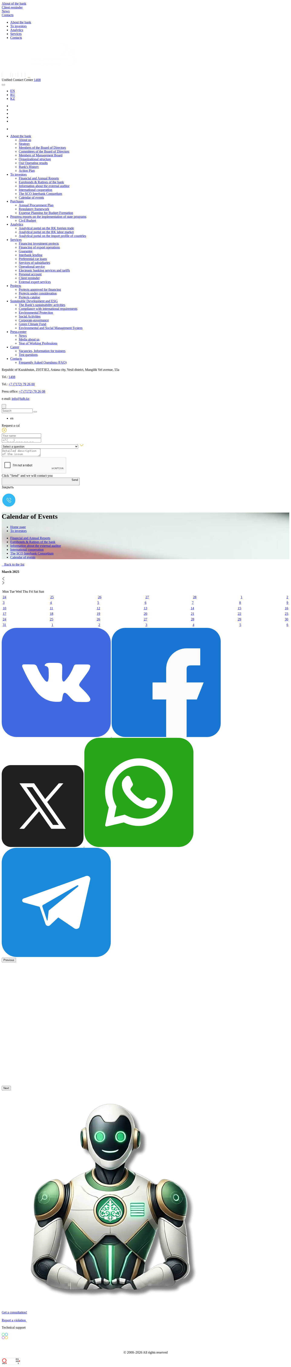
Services (16, 34)
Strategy (24, 144)
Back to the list (13, 564)
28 (194, 597)
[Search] (4, 406)
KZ (12, 98)
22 (239, 614)
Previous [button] (8, 960)
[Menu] (3, 84)
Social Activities (29, 316)
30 (286, 619)
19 (98, 614)
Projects (15, 286)
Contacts (7, 15)
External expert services (35, 282)
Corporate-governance (34, 320)
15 (239, 608)
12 (98, 608)
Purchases (17, 201)
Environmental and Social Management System (50, 328)
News (6, 11)
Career (14, 347)
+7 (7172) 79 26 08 (32, 391)
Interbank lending (30, 255)
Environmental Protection (36, 312)
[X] (13, 129)
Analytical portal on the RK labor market (46, 232)
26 (99, 597)
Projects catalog (29, 297)
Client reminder (12, 7)
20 (145, 614)
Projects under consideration (38, 293)
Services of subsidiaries (34, 262)
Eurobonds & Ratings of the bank (41, 182)
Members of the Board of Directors (42, 147)
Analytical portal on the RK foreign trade (46, 228)
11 (51, 608)
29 (239, 619)
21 (192, 614)
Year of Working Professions (38, 343)
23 (286, 614)
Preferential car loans (33, 259)
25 (52, 597)
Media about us (29, 339)
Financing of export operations (39, 247)
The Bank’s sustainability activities (42, 305)
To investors (18, 26)
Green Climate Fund (32, 324)
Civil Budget (27, 220)
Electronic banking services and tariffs (44, 270)
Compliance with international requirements (48, 309)
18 (51, 614)
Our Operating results (33, 163)
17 (4, 614)
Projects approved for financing (40, 289)
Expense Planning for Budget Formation (46, 213)
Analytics (16, 30)
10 (4, 608)
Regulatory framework (34, 209)
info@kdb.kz (20, 398)
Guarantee (26, 251)
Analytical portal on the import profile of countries (52, 236)
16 (286, 608)
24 (4, 597)
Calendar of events (31, 197)
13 (145, 608)
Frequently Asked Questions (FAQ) (43, 362)
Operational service (32, 266)
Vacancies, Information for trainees (42, 351)
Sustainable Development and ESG (34, 301)
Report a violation (14, 1320)
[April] (3, 583)
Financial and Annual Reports (39, 178)
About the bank (20, 22)
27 (147, 597)
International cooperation (35, 190)
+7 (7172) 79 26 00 (22, 384)
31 (4, 625)
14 (192, 608)
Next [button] (6, 1088)
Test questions (28, 355)
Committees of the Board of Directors (44, 151)
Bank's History (29, 167)
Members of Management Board (40, 155)
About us (25, 140)
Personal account (30, 274)
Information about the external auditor (44, 186)
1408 (37, 80)
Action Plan (27, 170)
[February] (3, 579)
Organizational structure (35, 159)
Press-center (18, 332)
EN (12, 91)
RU (12, 95)
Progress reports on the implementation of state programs (48, 216)
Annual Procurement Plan (36, 205)
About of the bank (14, 3)
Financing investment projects (39, 243)
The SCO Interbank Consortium (40, 193)
